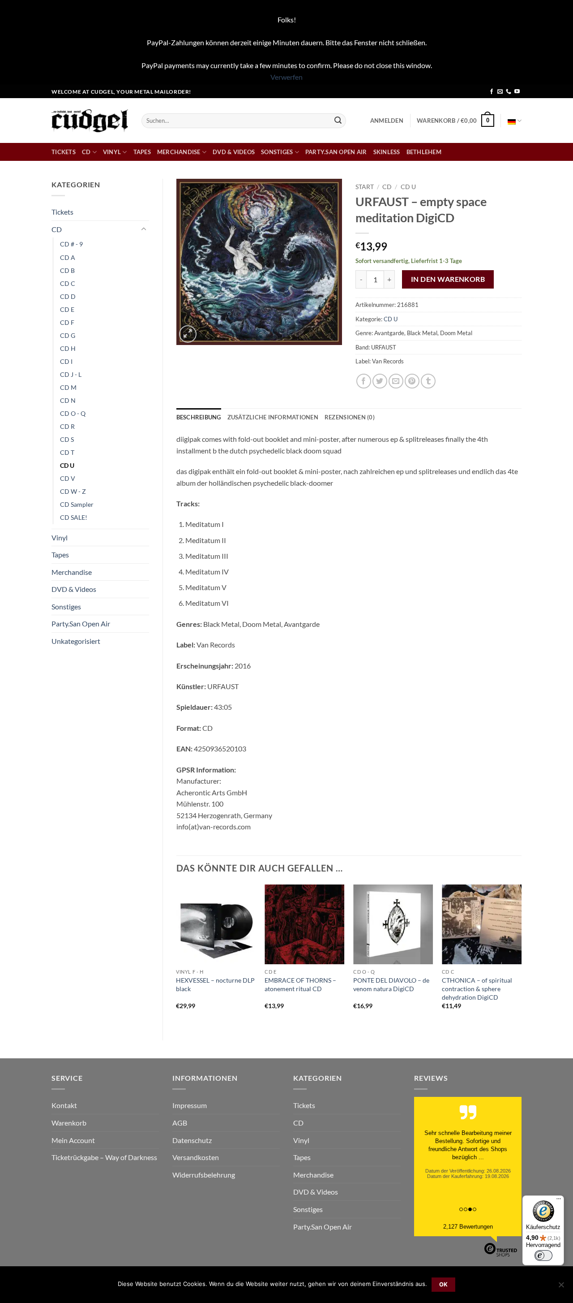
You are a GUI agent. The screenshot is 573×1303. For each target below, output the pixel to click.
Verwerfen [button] (286, 77)
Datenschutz (192, 1140)
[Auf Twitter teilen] (379, 381)
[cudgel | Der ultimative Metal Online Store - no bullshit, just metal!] (89, 120)
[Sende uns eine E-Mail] (500, 92)
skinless (386, 151)
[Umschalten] (143, 229)
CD (86, 151)
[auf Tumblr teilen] (428, 381)
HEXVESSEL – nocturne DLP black (215, 984)
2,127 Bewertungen (468, 1226)
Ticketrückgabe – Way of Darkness (104, 1157)
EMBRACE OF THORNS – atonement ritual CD (300, 984)
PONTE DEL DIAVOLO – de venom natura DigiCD (391, 984)
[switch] (543, 1255)
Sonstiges (277, 151)
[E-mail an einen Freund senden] (396, 381)
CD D (68, 296)
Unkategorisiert (75, 641)
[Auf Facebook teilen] (363, 381)
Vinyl (112, 151)
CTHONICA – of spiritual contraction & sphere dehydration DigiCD (477, 988)
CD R (67, 426)
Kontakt (64, 1105)
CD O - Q (73, 413)
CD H (68, 348)
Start (364, 186)
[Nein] (561, 1287)
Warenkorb (68, 1122)
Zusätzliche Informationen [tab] (272, 417)
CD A (67, 257)
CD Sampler (77, 504)
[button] (386, 120)
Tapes (142, 151)
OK (443, 1284)
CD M (68, 387)
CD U (67, 465)
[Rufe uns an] (508, 92)
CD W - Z (73, 491)
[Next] (521, 955)
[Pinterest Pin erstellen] (412, 381)
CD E (67, 309)
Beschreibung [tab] (198, 417)
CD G (67, 335)
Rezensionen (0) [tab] (350, 417)
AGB (179, 1122)
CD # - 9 (71, 244)
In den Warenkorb (448, 279)
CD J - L (70, 374)
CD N (68, 400)
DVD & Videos (234, 151)
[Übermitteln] (338, 120)
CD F (67, 322)
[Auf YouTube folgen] (517, 92)
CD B (67, 270)
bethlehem (423, 151)
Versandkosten (195, 1157)
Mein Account (73, 1140)
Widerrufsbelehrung (203, 1174)
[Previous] (177, 955)
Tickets (63, 151)
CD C (67, 283)
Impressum (189, 1105)
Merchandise (179, 151)
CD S (67, 439)
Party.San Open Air (336, 151)
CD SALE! (73, 517)
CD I (66, 361)
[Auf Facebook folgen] (491, 92)
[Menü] (558, 1200)
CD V (67, 478)
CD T (67, 452)
